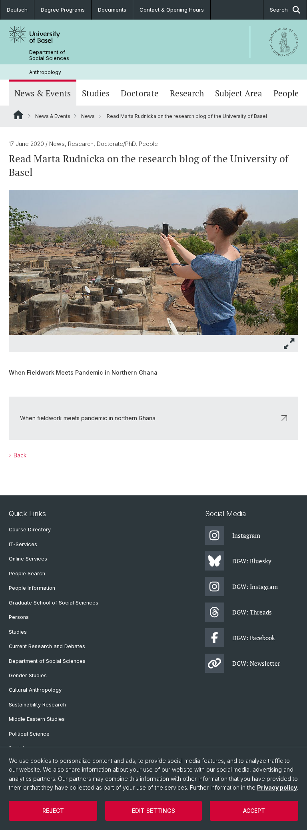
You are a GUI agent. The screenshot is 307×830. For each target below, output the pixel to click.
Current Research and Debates (47, 646)
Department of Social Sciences (49, 55)
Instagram (246, 535)
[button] (289, 343)
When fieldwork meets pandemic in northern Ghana (87, 418)
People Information (32, 588)
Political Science (29, 734)
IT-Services (23, 544)
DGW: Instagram (255, 587)
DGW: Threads (252, 612)
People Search (27, 574)
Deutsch (17, 9)
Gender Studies (28, 675)
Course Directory (30, 530)
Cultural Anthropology (35, 690)
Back (19, 455)
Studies (96, 93)
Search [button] (279, 9)
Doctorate (140, 93)
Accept (254, 810)
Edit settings (153, 810)
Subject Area (238, 93)
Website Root (18, 114)
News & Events (42, 93)
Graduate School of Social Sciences (53, 603)
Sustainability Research (37, 705)
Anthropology (45, 72)
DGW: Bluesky (251, 561)
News (88, 116)
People (286, 93)
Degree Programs (63, 9)
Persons (19, 617)
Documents (112, 9)
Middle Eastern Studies (37, 719)
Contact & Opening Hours (172, 9)
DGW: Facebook (253, 638)
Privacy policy (277, 787)
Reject (53, 810)
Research (187, 93)
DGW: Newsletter (256, 663)
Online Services (28, 559)
